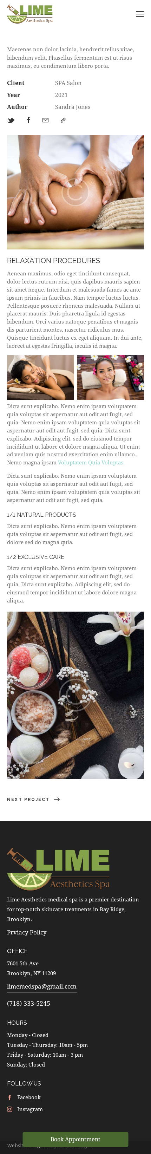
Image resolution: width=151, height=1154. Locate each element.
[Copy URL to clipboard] (63, 120)
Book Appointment (75, 1139)
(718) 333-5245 (28, 1003)
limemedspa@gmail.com (42, 986)
